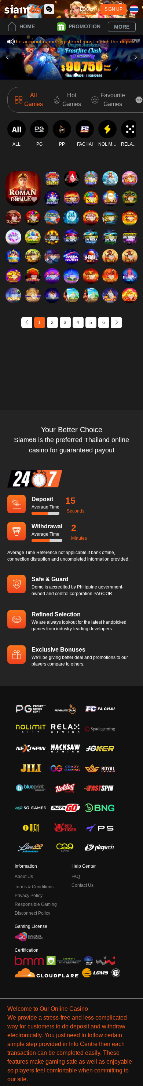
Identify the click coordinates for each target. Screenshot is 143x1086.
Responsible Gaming (36, 904)
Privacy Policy (29, 895)
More (121, 27)
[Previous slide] (7, 57)
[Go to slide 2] (76, 75)
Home (27, 26)
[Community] (49, 9)
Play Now (23, 195)
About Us (24, 876)
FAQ (76, 876)
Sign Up (113, 9)
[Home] (22, 9)
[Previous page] (26, 322)
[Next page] (116, 322)
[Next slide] (135, 57)
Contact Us (83, 885)
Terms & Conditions (34, 886)
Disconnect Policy (32, 913)
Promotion (84, 26)
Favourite (23, 178)
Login (87, 9)
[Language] (134, 9)
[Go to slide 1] (67, 75)
